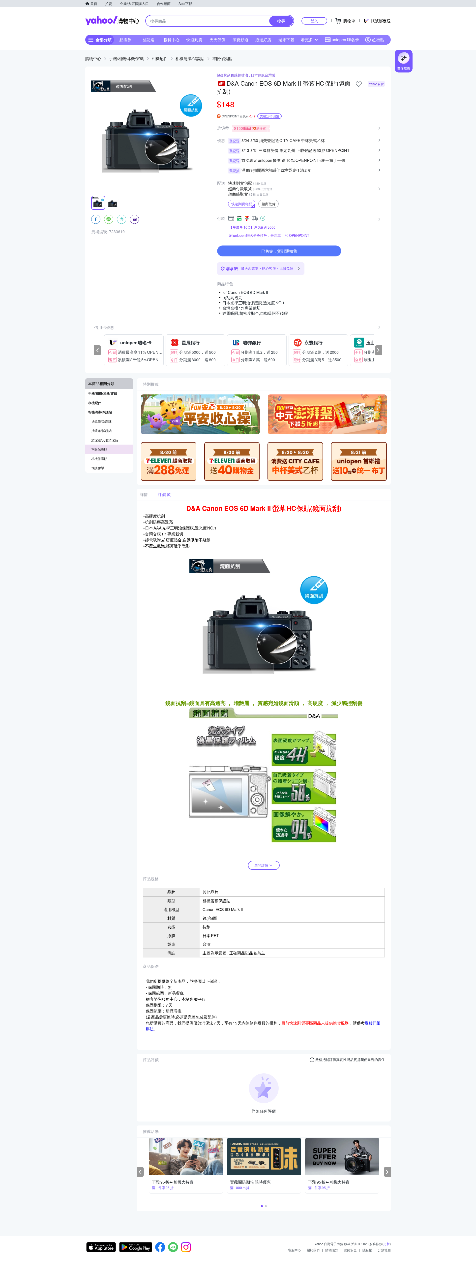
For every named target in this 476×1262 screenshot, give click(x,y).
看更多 (307, 39)
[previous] (97, 350)
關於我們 (313, 1250)
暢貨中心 (171, 39)
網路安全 (350, 1250)
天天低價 (217, 39)
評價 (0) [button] (165, 494)
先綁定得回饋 (269, 116)
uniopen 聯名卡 (345, 39)
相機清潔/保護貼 (190, 58)
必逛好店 (263, 39)
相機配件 (160, 58)
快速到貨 (194, 39)
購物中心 (93, 58)
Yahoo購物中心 (112, 21)
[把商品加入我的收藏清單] (359, 84)
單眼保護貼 (222, 58)
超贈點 (378, 39)
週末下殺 (286, 39)
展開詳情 (261, 865)
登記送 (148, 39)
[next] (378, 350)
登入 (314, 20)
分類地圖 (384, 1250)
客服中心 (294, 1250)
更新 (386, 1243)
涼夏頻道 (240, 39)
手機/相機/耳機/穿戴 (126, 58)
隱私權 (367, 1250)
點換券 (125, 39)
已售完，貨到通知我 (279, 251)
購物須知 (331, 1250)
